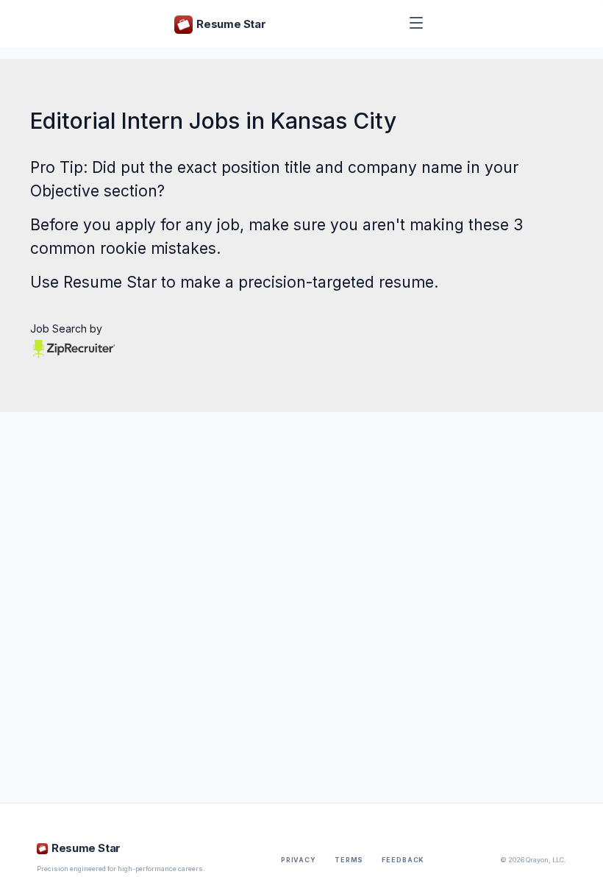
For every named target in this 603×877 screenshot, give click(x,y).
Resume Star (110, 282)
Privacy (298, 860)
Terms (349, 860)
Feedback (403, 860)
